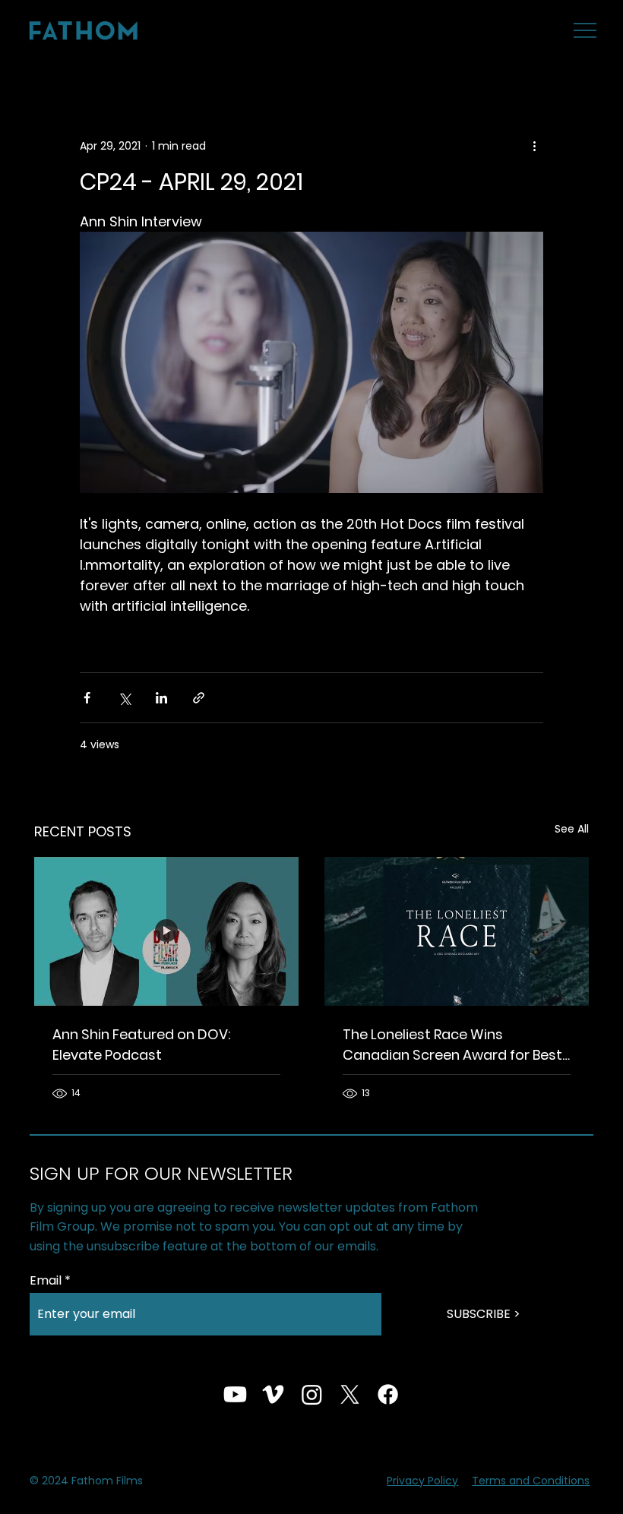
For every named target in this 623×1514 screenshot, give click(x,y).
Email (46, 1281)
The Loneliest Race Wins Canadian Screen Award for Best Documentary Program (452, 1045)
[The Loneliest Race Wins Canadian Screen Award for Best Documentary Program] (456, 931)
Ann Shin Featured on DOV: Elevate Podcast (141, 1044)
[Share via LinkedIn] (161, 698)
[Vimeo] (273, 1394)
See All (572, 828)
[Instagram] (312, 1394)
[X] (350, 1394)
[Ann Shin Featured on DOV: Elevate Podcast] (166, 931)
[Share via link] (198, 698)
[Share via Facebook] (87, 698)
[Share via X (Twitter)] (124, 698)
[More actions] (534, 146)
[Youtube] (235, 1394)
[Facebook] (388, 1394)
